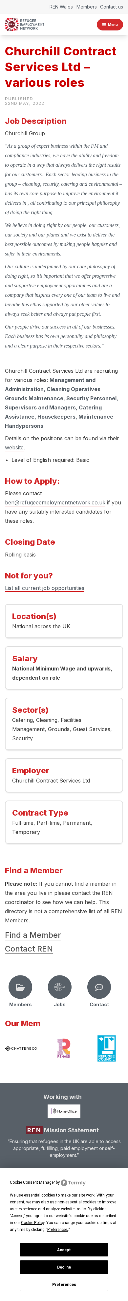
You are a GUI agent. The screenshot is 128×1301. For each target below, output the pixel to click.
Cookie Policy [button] (32, 1222)
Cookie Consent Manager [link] (32, 1182)
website (14, 447)
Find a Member (33, 935)
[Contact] (99, 987)
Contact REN (29, 948)
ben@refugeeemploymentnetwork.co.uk (55, 502)
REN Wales (61, 6)
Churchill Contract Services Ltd (51, 780)
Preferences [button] (57, 1229)
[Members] (20, 987)
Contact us (111, 6)
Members (86, 6)
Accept (64, 1250)
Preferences (64, 1284)
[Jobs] (60, 987)
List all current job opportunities (44, 588)
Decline (64, 1267)
